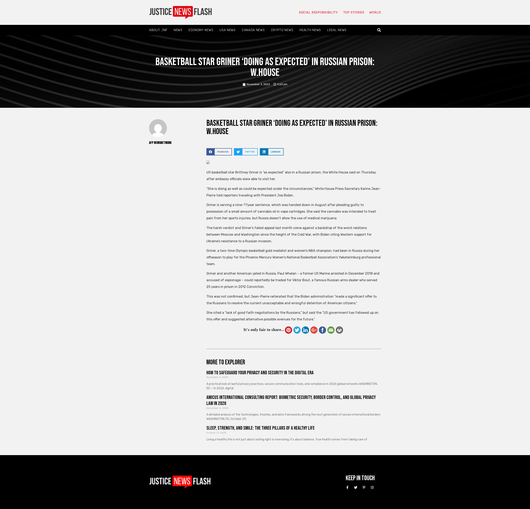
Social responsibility (318, 12)
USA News (227, 30)
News (178, 30)
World (375, 12)
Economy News (201, 30)
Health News (310, 30)
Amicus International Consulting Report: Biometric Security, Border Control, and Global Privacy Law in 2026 (291, 400)
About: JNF (158, 30)
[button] (379, 30)
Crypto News (282, 30)
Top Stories (353, 12)
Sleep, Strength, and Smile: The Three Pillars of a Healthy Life (260, 428)
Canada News (253, 30)
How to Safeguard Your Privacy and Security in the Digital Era (260, 373)
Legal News (337, 30)
